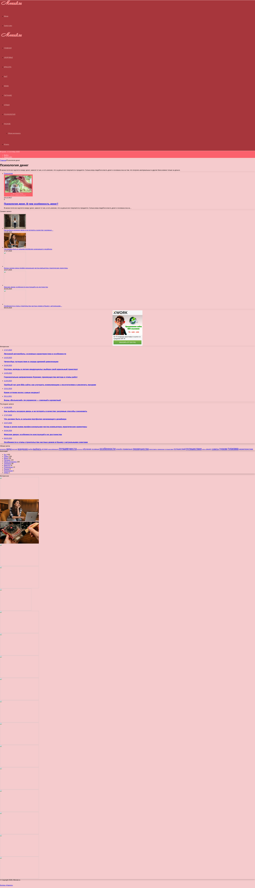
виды (9, 449)
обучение (87, 449)
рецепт (208, 449)
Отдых (7, 105)
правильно (127, 449)
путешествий (180, 449)
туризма (233, 448)
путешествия (194, 448)
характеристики (246, 449)
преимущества (141, 449)
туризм (223, 448)
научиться (79, 449)
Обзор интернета (14, 133)
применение (161, 449)
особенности (108, 448)
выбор (30, 449)
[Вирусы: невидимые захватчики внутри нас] (19, 856)
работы (204, 449)
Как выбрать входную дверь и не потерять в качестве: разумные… (28, 230)
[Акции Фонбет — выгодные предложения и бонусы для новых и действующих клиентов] (19, 833)
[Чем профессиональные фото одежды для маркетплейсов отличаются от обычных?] (19, 766)
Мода (6, 86)
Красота (7, 67)
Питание (8, 95)
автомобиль (3, 449)
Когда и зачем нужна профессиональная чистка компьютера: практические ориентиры (36, 268)
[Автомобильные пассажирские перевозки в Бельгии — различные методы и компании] (19, 722)
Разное (7, 124)
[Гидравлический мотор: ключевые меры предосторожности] (19, 744)
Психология (9, 114)
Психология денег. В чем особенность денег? (31, 203)
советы (215, 449)
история (45, 449)
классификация (53, 449)
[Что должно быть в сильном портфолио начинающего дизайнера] (15, 247)
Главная (3, 160)
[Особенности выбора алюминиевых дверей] (19, 699)
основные (95, 449)
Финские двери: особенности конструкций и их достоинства (26, 287)
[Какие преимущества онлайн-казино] (19, 632)
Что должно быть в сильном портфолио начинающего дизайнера (28, 249)
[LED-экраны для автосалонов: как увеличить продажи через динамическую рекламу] (19, 878)
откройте (119, 449)
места (73, 448)
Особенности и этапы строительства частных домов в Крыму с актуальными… (33, 306)
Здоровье (8, 57)
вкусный (14, 449)
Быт (5, 76)
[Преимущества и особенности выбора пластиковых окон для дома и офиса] (19, 677)
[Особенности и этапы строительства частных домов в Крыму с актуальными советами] (15, 304)
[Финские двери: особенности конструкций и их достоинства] (15, 285)
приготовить (153, 449)
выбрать (37, 449)
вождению (23, 449)
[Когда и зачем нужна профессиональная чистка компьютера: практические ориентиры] (15, 266)
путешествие (169, 449)
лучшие (64, 448)
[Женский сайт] (11, 5)
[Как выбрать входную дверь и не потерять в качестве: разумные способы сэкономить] (15, 228)
